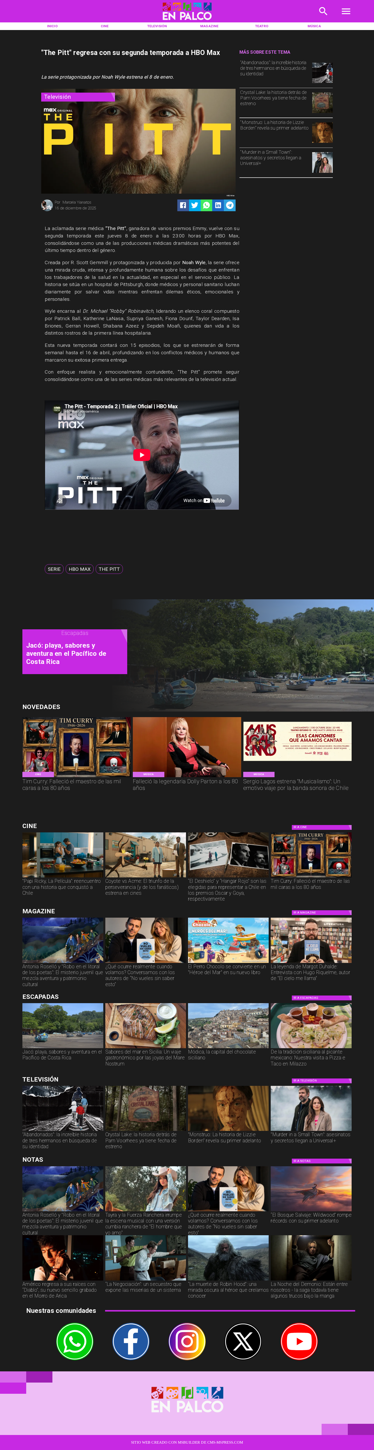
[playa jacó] (62, 1047)
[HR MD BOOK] (311, 962)
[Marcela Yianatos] (47, 210)
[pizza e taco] (311, 1047)
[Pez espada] (145, 1047)
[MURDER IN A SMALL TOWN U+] (322, 172)
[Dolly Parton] (187, 776)
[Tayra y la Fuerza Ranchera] (145, 1211)
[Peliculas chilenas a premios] (228, 877)
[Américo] (62, 1280)
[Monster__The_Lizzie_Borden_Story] (322, 142)
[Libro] (62, 962)
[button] (54, 569)
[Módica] (228, 1047)
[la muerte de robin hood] (228, 1280)
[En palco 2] (187, 21)
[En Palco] (323, 17)
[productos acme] (145, 877)
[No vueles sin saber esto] (145, 962)
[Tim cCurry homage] (76, 776)
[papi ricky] (62, 877)
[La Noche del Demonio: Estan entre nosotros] (311, 1280)
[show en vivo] (297, 776)
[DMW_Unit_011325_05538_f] (145, 1280)
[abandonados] (322, 82)
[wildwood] (311, 1211)
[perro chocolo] (228, 962)
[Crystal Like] (322, 112)
